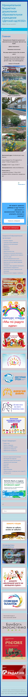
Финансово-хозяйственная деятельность (13, 260)
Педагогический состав (9, 251)
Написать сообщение (14, 221)
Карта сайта (6, 467)
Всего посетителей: (8, 617)
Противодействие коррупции (10, 458)
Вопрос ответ (7, 443)
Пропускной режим (8, 469)
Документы (6, 246)
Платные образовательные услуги (11, 258)
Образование (6, 247)
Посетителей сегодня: (9, 615)
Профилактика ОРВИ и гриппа (10, 447)
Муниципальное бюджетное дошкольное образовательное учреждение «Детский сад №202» (14, 12)
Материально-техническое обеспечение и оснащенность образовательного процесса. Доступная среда (13, 255)
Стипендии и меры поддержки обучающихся (14, 265)
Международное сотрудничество (11, 267)
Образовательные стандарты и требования (13, 273)
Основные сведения (8, 240)
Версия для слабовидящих (11, 227)
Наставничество (7, 473)
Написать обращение (8, 445)
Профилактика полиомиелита (10, 450)
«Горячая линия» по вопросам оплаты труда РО (14, 471)
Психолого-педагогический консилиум (12, 456)
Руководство (6, 249)
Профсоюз (6, 465)
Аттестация (6, 464)
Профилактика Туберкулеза (10, 448)
